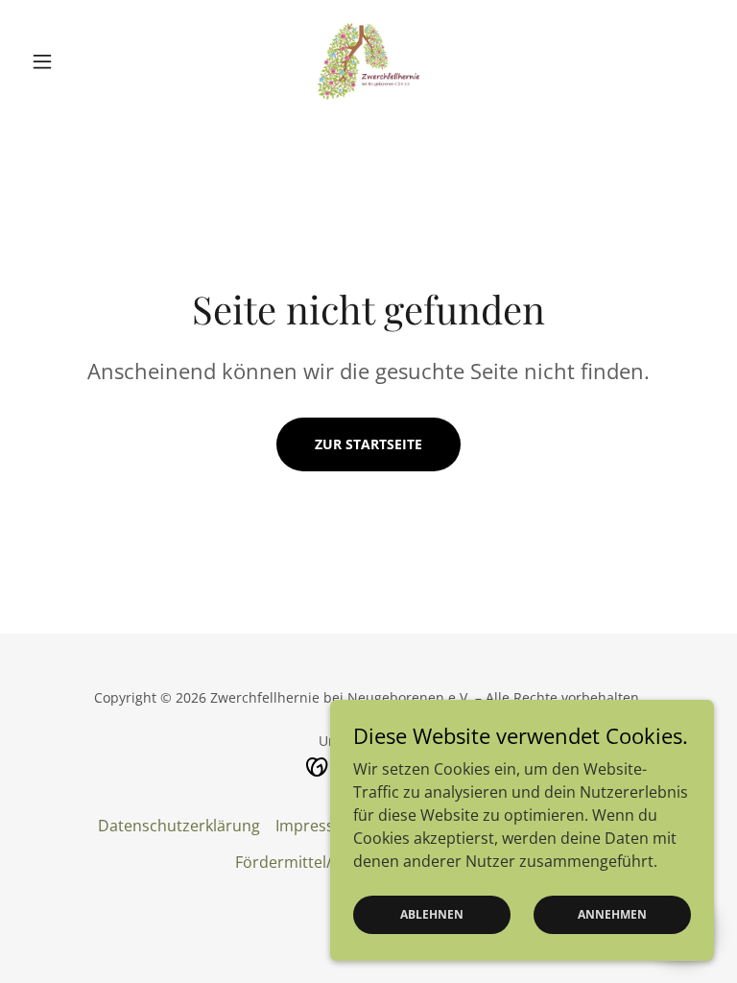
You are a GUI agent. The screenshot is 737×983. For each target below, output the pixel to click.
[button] (75, 61)
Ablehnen (432, 914)
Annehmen (612, 914)
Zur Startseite (368, 444)
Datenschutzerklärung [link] (179, 825)
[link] (368, 61)
